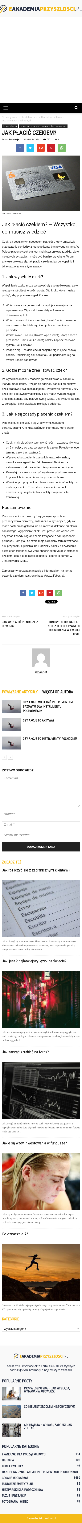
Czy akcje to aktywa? (38, 720)
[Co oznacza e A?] (41, 1272)
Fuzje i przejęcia (14, 1495)
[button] (76, 108)
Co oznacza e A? (15, 1234)
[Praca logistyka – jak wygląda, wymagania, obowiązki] (11, 1393)
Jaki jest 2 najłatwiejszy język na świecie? (34, 961)
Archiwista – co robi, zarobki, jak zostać (48, 1426)
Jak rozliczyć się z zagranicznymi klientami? (36, 870)
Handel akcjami (10, 126)
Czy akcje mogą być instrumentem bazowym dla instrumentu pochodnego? (48, 706)
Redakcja (14, 139)
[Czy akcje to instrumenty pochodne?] (11, 743)
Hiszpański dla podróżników (22, 1490)
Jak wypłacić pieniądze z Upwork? (20, 624)
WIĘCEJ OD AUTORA (57, 692)
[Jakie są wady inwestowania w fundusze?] (41, 1181)
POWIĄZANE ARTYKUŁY (20, 692)
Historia (8, 1460)
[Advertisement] (41, 60)
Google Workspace (15, 1478)
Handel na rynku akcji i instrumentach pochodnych (43, 126)
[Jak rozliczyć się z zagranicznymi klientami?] (41, 908)
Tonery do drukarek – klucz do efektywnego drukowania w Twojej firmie (64, 628)
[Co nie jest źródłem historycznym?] (11, 1411)
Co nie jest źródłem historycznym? (49, 1406)
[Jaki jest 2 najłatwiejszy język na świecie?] (41, 999)
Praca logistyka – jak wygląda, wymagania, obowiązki (47, 1390)
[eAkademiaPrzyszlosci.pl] (41, 9)
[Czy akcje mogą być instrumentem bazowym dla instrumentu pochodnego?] (11, 706)
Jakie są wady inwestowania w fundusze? (34, 1143)
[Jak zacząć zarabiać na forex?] (41, 1090)
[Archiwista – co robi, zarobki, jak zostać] (11, 1430)
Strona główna (9, 117)
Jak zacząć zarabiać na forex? (25, 1052)
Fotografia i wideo (15, 1501)
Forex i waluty (12, 1466)
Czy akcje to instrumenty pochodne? (50, 739)
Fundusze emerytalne (17, 1484)
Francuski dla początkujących (24, 1454)
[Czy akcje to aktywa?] (11, 724)
